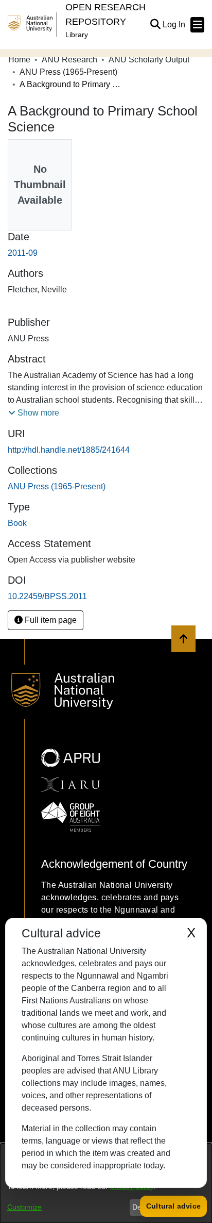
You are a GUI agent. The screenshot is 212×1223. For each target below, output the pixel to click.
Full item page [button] (50, 620)
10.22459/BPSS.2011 (47, 596)
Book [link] (17, 523)
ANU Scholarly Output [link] (149, 59)
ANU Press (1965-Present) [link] (68, 72)
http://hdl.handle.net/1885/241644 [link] (69, 449)
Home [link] (19, 59)
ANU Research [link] (69, 59)
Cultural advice (173, 1206)
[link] (56, 486)
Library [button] (76, 34)
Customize (24, 1207)
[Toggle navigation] (197, 24)
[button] (155, 25)
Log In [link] (174, 24)
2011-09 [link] (23, 253)
